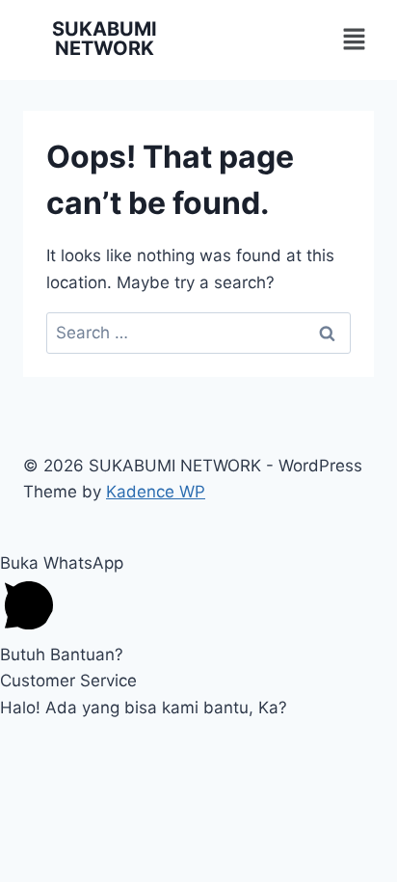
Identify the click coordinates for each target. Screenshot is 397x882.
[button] (354, 40)
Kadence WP (155, 491)
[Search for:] (198, 332)
